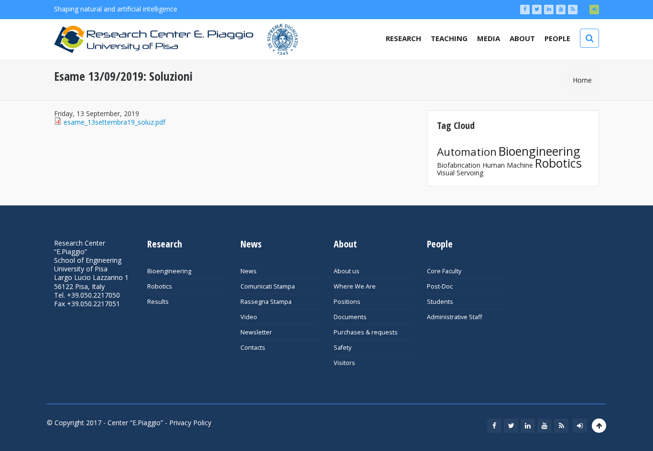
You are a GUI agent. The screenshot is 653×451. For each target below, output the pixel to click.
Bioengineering (539, 151)
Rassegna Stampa (266, 302)
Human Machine (507, 165)
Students (440, 302)
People (557, 38)
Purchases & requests (366, 332)
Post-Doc (440, 286)
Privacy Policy (190, 422)
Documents (350, 317)
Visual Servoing (460, 172)
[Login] (594, 9)
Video (248, 317)
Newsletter (256, 332)
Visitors (344, 363)
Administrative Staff (454, 317)
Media (488, 38)
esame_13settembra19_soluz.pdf (114, 122)
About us (346, 271)
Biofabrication (458, 165)
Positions (347, 302)
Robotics (558, 163)
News (248, 271)
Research (403, 38)
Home (582, 80)
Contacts (252, 348)
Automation (467, 151)
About (522, 38)
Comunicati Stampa (267, 286)
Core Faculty (444, 271)
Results (158, 302)
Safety (342, 348)
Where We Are (355, 286)
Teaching (449, 38)
